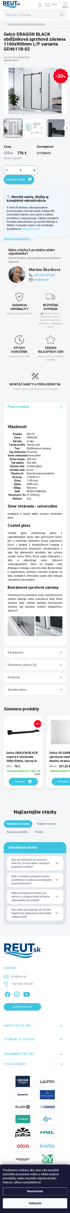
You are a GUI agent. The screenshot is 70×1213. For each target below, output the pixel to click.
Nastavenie (35, 1191)
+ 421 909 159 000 (22, 983)
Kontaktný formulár (22, 1007)
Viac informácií (31, 228)
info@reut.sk (41, 279)
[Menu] (65, 4)
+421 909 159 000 (44, 275)
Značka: (11, 60)
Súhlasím (35, 1203)
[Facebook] (7, 993)
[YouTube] (26, 993)
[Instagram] (16, 993)
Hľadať (61, 15)
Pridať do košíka (15, 179)
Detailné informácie (16, 239)
